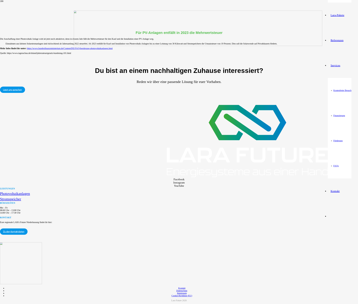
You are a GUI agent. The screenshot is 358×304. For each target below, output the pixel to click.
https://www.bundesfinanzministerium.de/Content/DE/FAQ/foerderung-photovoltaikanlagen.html (70, 48)
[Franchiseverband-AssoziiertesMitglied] (21, 283)
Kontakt (181, 288)
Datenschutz (181, 290)
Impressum (182, 293)
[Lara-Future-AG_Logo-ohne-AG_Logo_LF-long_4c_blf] (198, 45)
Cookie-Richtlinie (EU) (181, 296)
